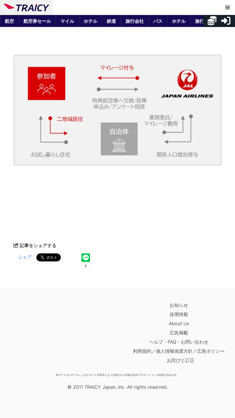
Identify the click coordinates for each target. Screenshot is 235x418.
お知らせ (179, 305)
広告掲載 (179, 333)
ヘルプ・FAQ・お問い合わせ (178, 342)
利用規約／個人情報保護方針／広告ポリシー (179, 351)
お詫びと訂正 (180, 360)
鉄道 (111, 21)
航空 (9, 21)
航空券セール (37, 21)
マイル (67, 21)
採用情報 (179, 314)
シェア (25, 257)
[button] (227, 7)
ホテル (90, 21)
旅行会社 (135, 21)
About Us (179, 323)
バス (157, 21)
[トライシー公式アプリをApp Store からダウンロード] (36, 335)
